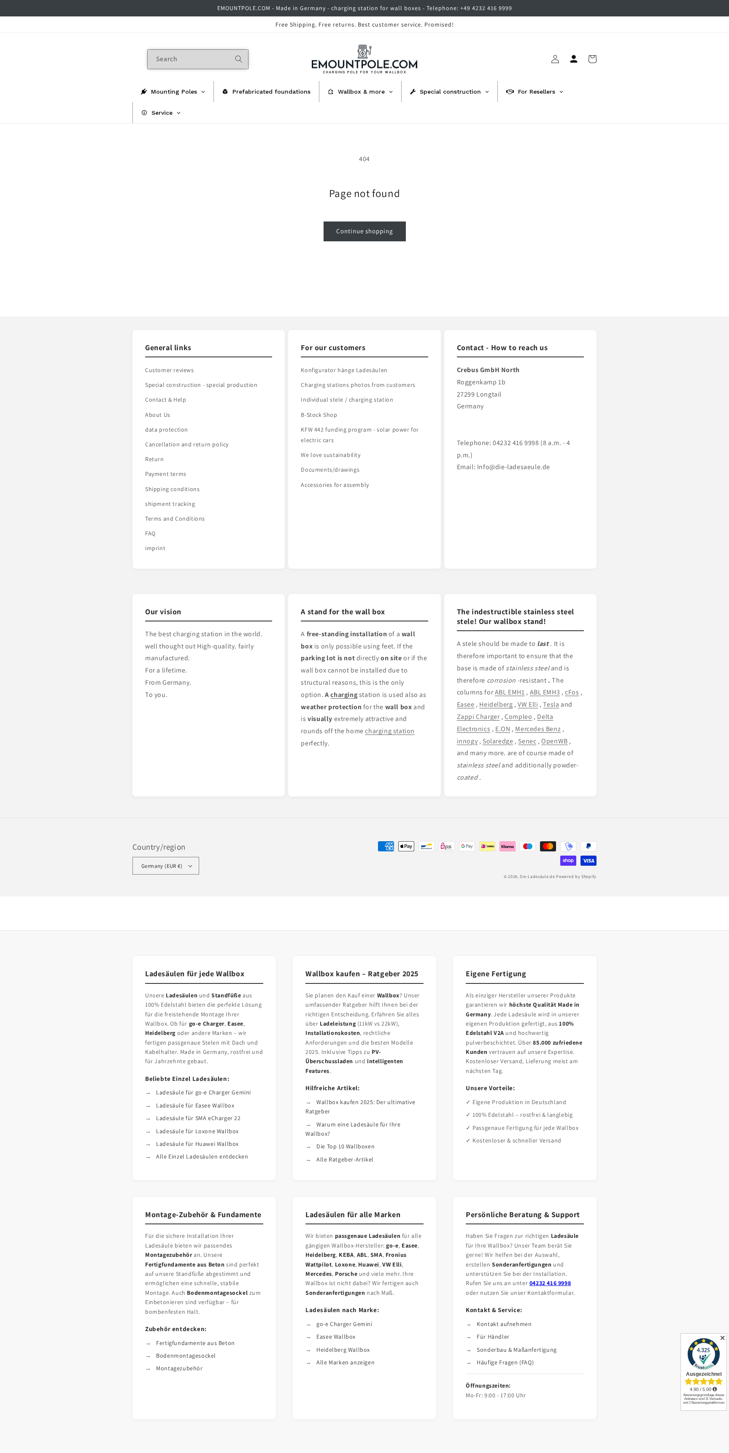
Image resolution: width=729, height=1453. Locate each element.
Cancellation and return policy (187, 444)
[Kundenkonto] (573, 59)
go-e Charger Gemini (344, 1324)
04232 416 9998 (550, 1283)
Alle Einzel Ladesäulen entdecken (202, 1156)
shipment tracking (170, 504)
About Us (157, 415)
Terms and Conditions (175, 518)
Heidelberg (496, 704)
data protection (166, 429)
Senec (527, 741)
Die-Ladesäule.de (537, 876)
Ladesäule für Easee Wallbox (195, 1105)
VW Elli (528, 704)
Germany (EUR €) (161, 866)
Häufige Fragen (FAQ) (505, 1362)
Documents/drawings (330, 469)
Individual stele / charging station (347, 399)
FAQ (150, 533)
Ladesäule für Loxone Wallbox (197, 1131)
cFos (572, 692)
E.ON (502, 728)
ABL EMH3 (545, 692)
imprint (155, 548)
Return (154, 459)
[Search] (239, 59)
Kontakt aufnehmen (504, 1324)
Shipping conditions (172, 489)
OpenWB (554, 741)
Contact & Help (165, 399)
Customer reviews (169, 370)
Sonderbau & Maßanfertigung (517, 1349)
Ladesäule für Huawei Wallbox (197, 1144)
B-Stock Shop (319, 415)
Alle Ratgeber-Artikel (345, 1159)
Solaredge (498, 741)
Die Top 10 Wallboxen (345, 1146)
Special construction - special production (201, 385)
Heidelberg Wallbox (343, 1349)
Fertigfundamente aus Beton (195, 1343)
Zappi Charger (478, 716)
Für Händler (493, 1336)
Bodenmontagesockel (186, 1355)
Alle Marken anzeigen (345, 1362)
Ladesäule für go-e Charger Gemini (203, 1092)
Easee (466, 704)
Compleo (518, 716)
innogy (467, 741)
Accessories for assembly (335, 485)
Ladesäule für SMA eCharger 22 (198, 1118)
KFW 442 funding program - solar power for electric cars (360, 435)
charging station (390, 730)
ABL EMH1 (510, 692)
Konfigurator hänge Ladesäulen (344, 370)
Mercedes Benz (538, 728)
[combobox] (198, 59)
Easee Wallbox (336, 1336)
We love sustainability (330, 455)
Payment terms (165, 474)
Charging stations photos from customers (358, 385)
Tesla (551, 704)
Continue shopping (364, 231)
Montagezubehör (179, 1368)
